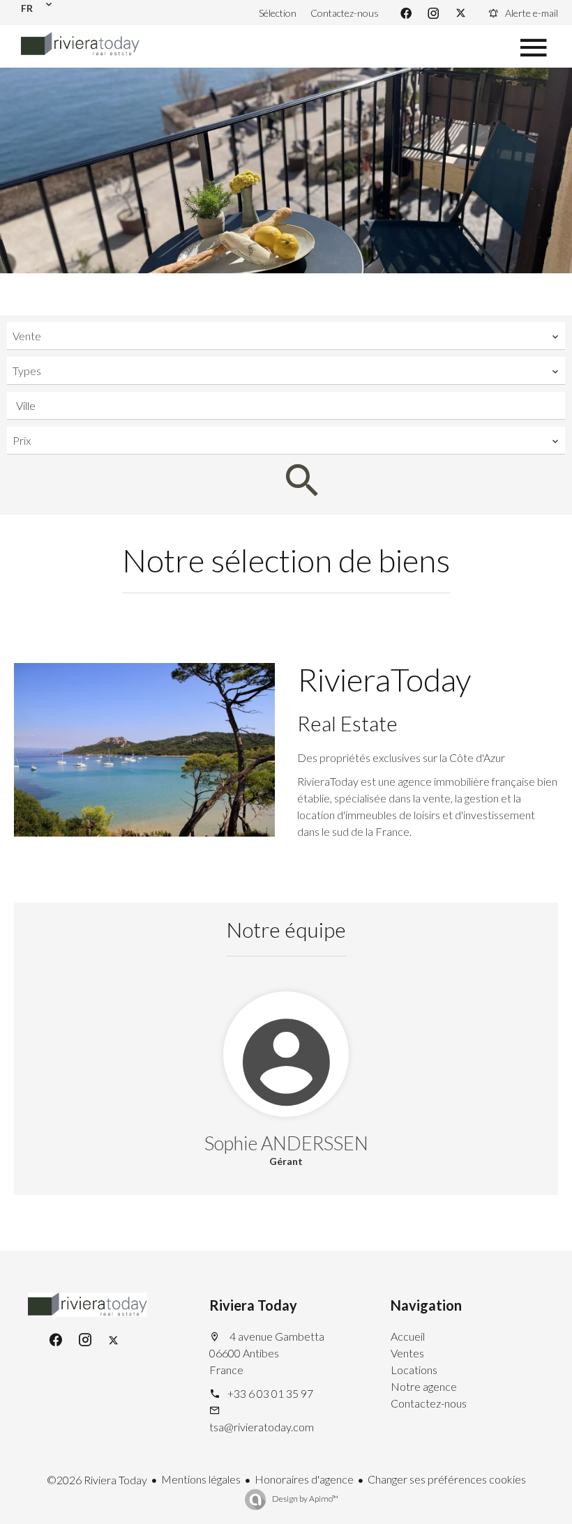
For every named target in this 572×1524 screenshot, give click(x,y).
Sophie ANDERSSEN (286, 1143)
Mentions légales (201, 1479)
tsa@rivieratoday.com (261, 1426)
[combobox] (286, 336)
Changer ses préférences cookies (447, 1479)
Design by (304, 1498)
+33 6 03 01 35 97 (270, 1393)
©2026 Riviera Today (97, 1479)
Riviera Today (253, 1305)
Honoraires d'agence (304, 1479)
